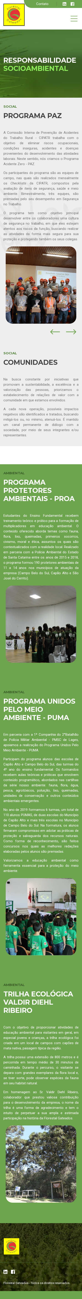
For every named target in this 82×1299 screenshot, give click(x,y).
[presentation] (55, 332)
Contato (42, 4)
